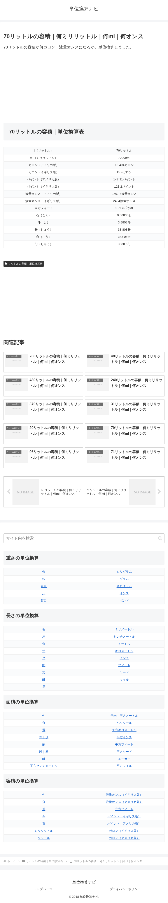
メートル (124, 643)
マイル (124, 679)
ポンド (124, 600)
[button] (160, 538)
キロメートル (124, 651)
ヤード (124, 672)
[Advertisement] (43, 87)
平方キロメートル (124, 730)
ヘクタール (124, 723)
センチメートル (124, 636)
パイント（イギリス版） (124, 816)
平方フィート (124, 744)
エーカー (124, 759)
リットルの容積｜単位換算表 (25, 263)
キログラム (124, 586)
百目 (44, 586)
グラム (124, 579)
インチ (124, 658)
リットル (44, 838)
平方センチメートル (44, 766)
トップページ (43, 889)
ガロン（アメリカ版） (124, 838)
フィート (124, 665)
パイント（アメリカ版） (124, 823)
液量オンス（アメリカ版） (124, 802)
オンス (124, 593)
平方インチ (124, 737)
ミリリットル (44, 830)
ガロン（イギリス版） (124, 830)
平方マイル (124, 766)
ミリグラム (124, 571)
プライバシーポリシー (125, 889)
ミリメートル (124, 629)
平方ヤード (124, 751)
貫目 (44, 600)
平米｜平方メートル (124, 715)
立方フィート (124, 809)
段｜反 (43, 751)
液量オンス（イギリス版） (124, 794)
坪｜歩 (43, 737)
